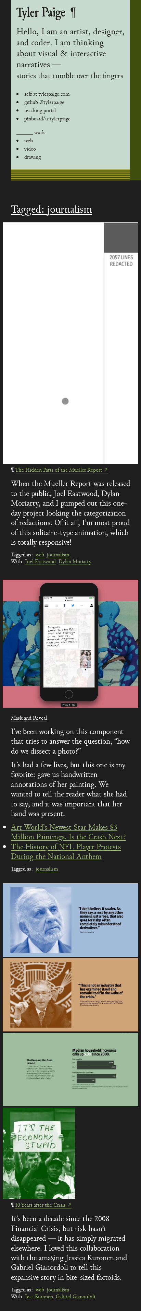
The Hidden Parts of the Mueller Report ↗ (61, 470)
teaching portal (40, 110)
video (30, 149)
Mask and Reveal (29, 718)
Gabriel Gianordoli (75, 1296)
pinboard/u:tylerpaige (47, 119)
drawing (32, 157)
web (28, 141)
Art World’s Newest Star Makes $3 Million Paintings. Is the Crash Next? (68, 832)
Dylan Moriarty (75, 561)
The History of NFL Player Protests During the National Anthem (66, 851)
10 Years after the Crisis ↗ (43, 1205)
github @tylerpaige (44, 102)
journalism (58, 555)
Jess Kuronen (39, 1296)
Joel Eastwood (40, 561)
